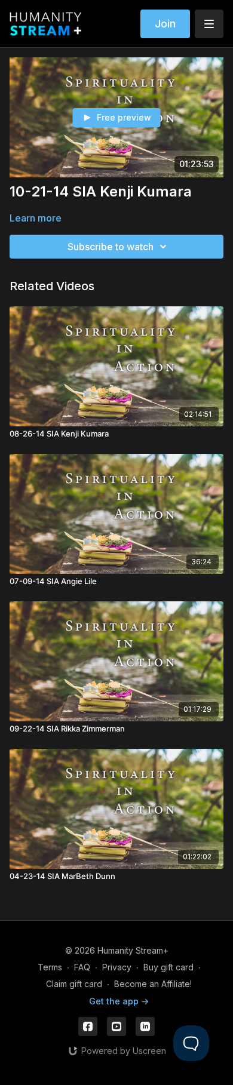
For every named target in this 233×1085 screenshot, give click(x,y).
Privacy (116, 967)
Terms (50, 967)
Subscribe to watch (111, 247)
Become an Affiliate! (153, 984)
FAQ (82, 967)
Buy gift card (168, 967)
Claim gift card (74, 984)
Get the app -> (119, 1001)
